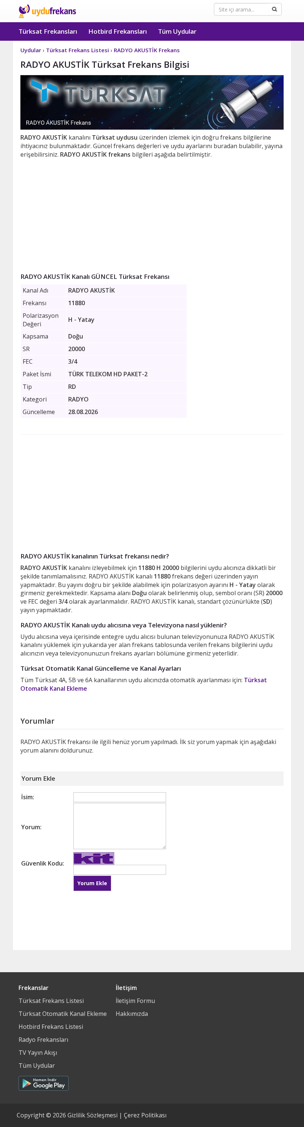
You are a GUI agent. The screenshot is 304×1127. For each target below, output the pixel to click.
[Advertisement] (152, 214)
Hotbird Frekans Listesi (51, 1027)
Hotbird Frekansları (117, 31)
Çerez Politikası (145, 1115)
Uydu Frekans (47, 11)
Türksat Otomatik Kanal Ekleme (63, 1014)
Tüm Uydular (177, 31)
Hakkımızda (132, 1014)
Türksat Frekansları (48, 31)
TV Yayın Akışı (38, 1052)
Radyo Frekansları (43, 1040)
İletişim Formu (135, 1001)
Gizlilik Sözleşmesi (92, 1115)
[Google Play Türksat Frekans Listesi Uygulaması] (44, 1081)
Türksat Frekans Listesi (51, 1001)
